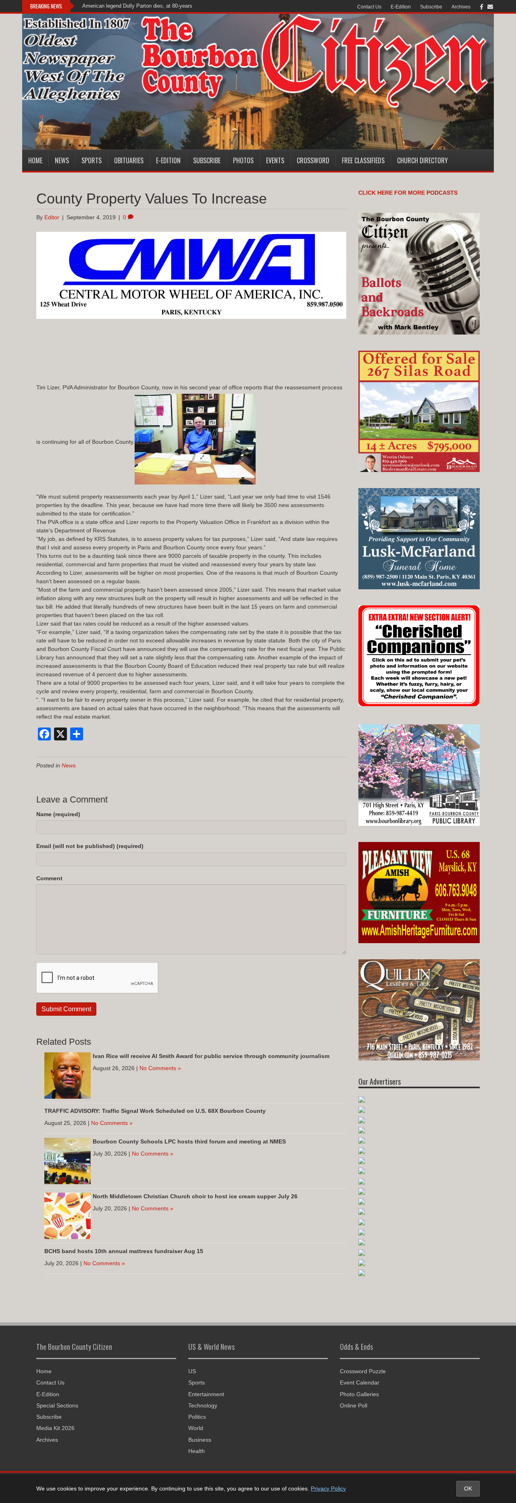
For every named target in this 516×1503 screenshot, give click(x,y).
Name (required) (58, 814)
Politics (197, 1417)
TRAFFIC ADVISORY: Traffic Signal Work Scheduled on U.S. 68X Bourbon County (155, 1111)
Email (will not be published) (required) (90, 846)
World (195, 1428)
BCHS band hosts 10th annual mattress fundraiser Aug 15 (123, 1251)
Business (199, 1439)
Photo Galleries (359, 1394)
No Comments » (160, 1068)
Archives (461, 7)
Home (35, 160)
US (192, 1371)
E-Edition (401, 7)
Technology (202, 1405)
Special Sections (57, 1405)
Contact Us (369, 7)
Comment (49, 878)
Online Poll (353, 1405)
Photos (243, 160)
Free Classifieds (363, 160)
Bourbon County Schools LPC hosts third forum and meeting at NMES (189, 1141)
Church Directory (422, 160)
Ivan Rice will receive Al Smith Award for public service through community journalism (211, 1056)
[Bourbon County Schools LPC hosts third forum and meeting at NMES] (67, 1160)
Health (196, 1451)
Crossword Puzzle (363, 1371)
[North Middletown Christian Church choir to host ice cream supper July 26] (67, 1215)
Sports (91, 160)
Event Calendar (359, 1382)
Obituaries (129, 160)
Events (275, 160)
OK (468, 1488)
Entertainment (206, 1394)
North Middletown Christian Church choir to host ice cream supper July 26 (195, 1196)
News (62, 160)
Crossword (313, 160)
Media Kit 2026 (55, 1428)
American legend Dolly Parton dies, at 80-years (137, 6)
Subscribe (431, 7)
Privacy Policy (328, 1488)
